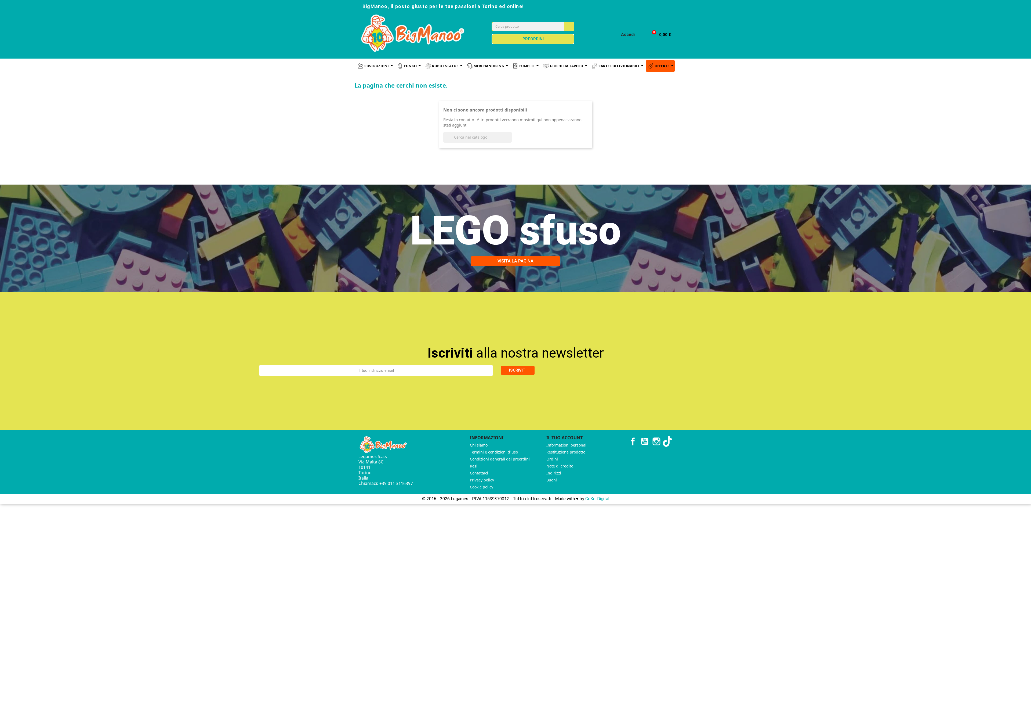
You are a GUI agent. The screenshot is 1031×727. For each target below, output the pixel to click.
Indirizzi (553, 473)
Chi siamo (479, 445)
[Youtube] (651, 6)
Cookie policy (481, 487)
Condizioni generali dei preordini (500, 459)
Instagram (656, 441)
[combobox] (524, 26)
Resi (473, 466)
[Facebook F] (627, 6)
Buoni (551, 480)
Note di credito (559, 466)
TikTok (668, 441)
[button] (659, 35)
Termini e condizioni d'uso (494, 452)
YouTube (644, 441)
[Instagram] (639, 6)
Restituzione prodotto (565, 452)
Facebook (632, 441)
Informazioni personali (566, 445)
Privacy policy (482, 480)
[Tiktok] (663, 6)
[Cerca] (569, 26)
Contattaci (479, 473)
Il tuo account (564, 438)
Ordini (552, 459)
